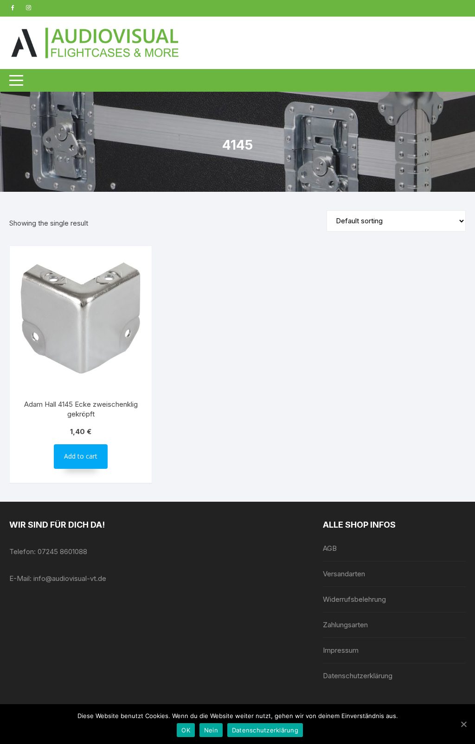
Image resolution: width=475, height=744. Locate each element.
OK (185, 730)
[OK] (463, 724)
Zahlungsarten (345, 624)
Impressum (341, 650)
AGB (330, 548)
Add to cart (80, 456)
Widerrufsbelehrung (354, 599)
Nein (211, 730)
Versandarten (344, 573)
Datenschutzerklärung (357, 675)
